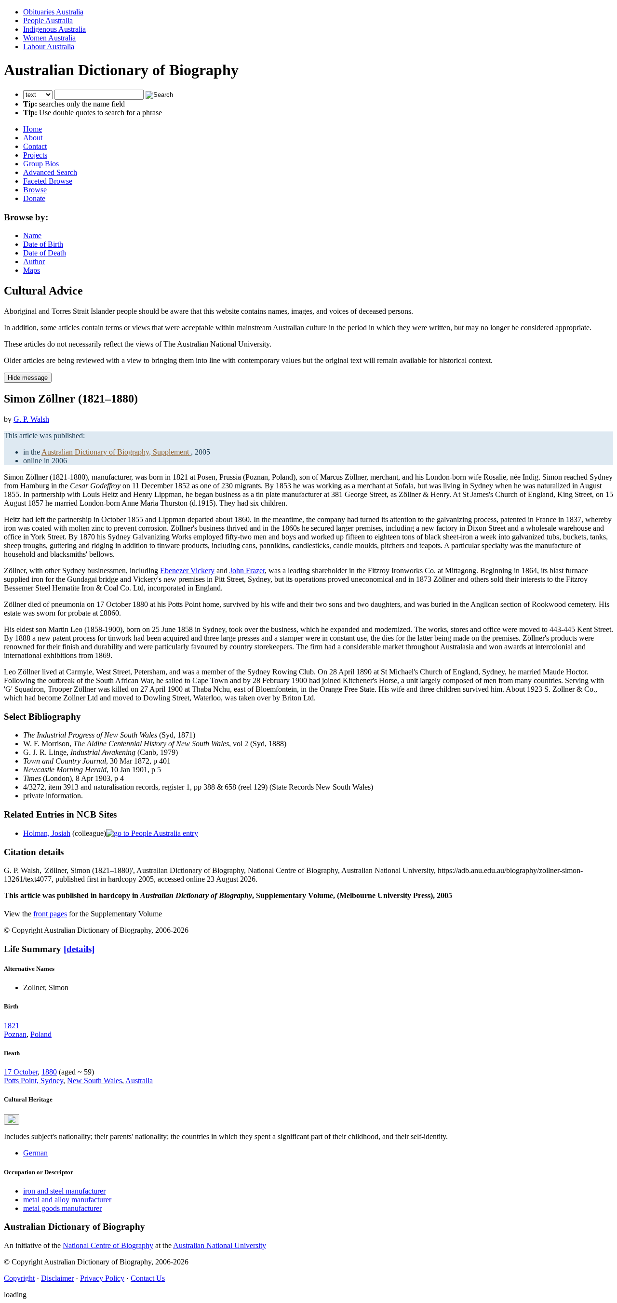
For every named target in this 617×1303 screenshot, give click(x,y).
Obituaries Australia (53, 12)
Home (32, 129)
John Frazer (247, 570)
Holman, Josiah (46, 833)
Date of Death (44, 253)
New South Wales (94, 1080)
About (32, 138)
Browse (35, 190)
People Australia (48, 20)
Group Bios (41, 164)
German (35, 1153)
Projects (35, 155)
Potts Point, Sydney (33, 1080)
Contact (35, 146)
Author (34, 261)
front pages (50, 914)
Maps (31, 270)
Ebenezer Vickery (187, 570)
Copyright (19, 1278)
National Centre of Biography (108, 1245)
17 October (21, 1072)
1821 (11, 1025)
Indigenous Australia (54, 29)
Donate (34, 198)
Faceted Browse (47, 181)
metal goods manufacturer (62, 1208)
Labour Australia (48, 46)
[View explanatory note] (11, 1119)
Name (32, 235)
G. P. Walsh (31, 419)
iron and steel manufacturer (64, 1191)
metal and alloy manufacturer (67, 1200)
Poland (41, 1034)
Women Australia (49, 38)
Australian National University (219, 1245)
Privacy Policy (102, 1278)
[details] (79, 949)
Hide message (28, 377)
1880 (49, 1072)
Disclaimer (57, 1278)
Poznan (15, 1034)
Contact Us (148, 1278)
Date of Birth (43, 244)
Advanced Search (50, 172)
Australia (139, 1080)
